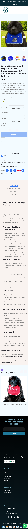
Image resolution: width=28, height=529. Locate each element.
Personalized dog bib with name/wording (14, 404)
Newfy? (24, 361)
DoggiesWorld (9, 173)
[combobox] (17, 108)
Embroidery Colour (4, 114)
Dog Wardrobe (12, 162)
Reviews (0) (14, 191)
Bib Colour (4, 107)
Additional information (14, 188)
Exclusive (6, 166)
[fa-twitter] (11, 170)
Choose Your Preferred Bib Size (3, 122)
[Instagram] (11, 5)
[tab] (14, 185)
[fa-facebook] (7, 170)
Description (14, 185)
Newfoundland (14, 166)
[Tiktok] (16, 5)
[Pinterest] (14, 5)
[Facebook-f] (9, 5)
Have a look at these (7, 363)
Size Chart (14, 194)
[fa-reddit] (22, 170)
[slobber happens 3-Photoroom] (14, 34)
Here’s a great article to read (13, 357)
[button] (26, 10)
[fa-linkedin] (14, 170)
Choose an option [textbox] (15, 108)
